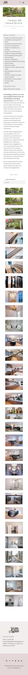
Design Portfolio (13, 26)
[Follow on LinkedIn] (18, 661)
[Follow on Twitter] (15, 661)
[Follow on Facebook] (9, 661)
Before (7, 182)
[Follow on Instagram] (6, 661)
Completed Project (10, 179)
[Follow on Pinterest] (12, 661)
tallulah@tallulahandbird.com (15, 641)
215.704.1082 (10, 639)
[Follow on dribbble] (21, 661)
